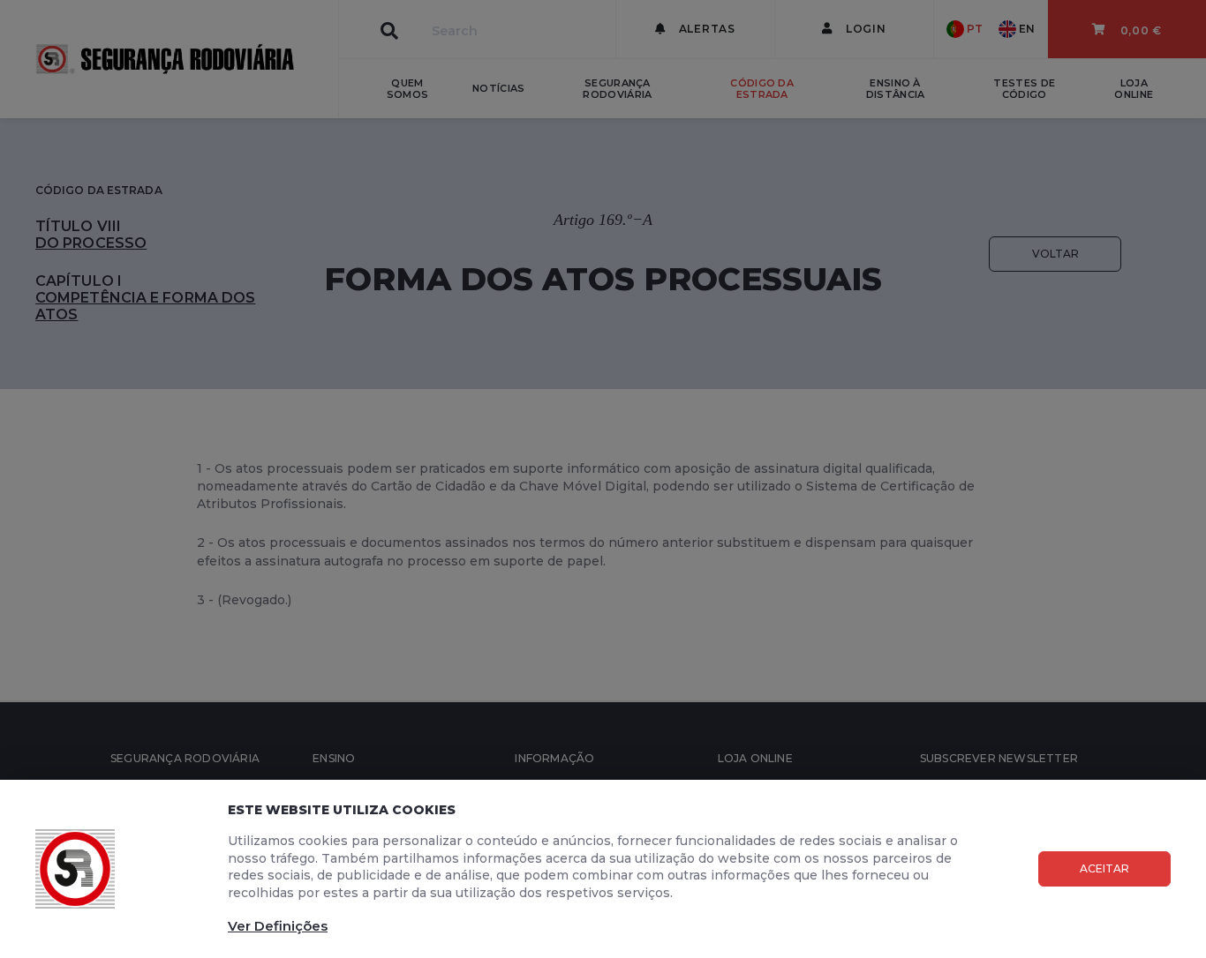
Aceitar (1104, 868)
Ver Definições (278, 925)
